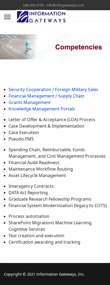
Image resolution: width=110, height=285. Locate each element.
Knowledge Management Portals (42, 109)
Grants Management (30, 102)
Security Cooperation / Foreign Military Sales (53, 89)
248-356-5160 (33, 5)
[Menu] (7, 17)
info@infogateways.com (65, 5)
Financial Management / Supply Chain (46, 96)
